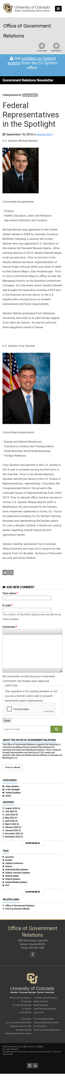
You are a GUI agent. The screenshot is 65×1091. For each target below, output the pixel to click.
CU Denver (26, 1009)
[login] (11, 1054)
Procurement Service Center (18, 1033)
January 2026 (11, 830)
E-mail (7, 605)
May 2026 (9, 818)
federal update (12, 876)
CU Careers (26, 1019)
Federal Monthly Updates (16, 869)
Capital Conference (14, 863)
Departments (56, 51)
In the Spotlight (30, 95)
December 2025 (12, 833)
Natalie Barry (45, 134)
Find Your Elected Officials (17, 909)
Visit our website (12, 767)
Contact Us (39, 1012)
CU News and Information (45, 998)
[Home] (26, 11)
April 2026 (10, 821)
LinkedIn (35, 1065)
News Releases (41, 1005)
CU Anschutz (25, 1012)
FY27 (7, 885)
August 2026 (11, 808)
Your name (10, 593)
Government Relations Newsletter (27, 80)
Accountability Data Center (46, 1022)
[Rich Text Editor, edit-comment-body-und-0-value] (32, 651)
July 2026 (9, 811)
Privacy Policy (45, 1052)
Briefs (8, 796)
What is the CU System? (20, 998)
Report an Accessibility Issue (47, 1030)
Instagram (29, 1065)
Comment (9, 626)
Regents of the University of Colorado (21, 1052)
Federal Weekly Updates (16, 882)
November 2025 (12, 837)
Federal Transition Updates (17, 873)
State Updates (12, 786)
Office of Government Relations (20, 905)
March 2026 (10, 824)
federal (8, 866)
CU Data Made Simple (44, 1019)
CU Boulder (26, 1001)
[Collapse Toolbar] (60, 633)
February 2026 (11, 827)
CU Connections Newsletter (18, 1022)
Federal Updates (13, 793)
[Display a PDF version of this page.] (11, 572)
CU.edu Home (42, 51)
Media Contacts (41, 1001)
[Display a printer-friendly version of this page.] (5, 572)
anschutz (9, 857)
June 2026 (10, 814)
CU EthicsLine (40, 1026)
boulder (8, 860)
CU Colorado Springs (21, 1005)
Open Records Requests (45, 1009)
